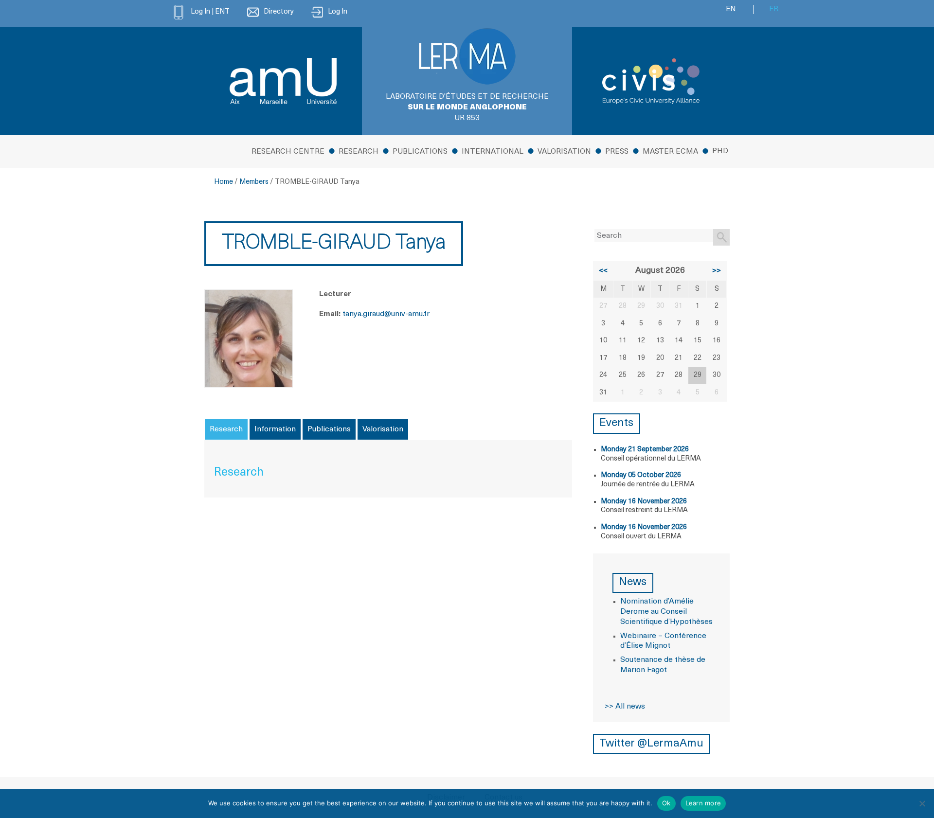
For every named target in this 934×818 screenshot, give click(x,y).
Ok (666, 803)
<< (603, 271)
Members (254, 182)
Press (617, 152)
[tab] (226, 429)
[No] (922, 803)
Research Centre (287, 152)
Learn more (703, 803)
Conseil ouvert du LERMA (641, 536)
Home (223, 182)
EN (731, 9)
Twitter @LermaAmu (651, 743)
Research (358, 152)
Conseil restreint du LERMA (644, 510)
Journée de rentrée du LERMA (648, 484)
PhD (720, 151)
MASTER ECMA (670, 152)
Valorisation (564, 152)
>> (716, 271)
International (492, 152)
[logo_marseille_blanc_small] (283, 81)
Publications (420, 152)
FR (773, 9)
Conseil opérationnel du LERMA (651, 458)
